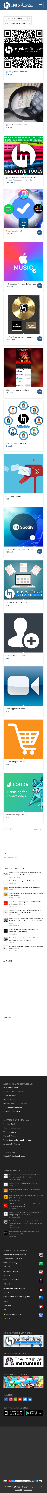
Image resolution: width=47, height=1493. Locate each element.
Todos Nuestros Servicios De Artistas (18, 1140)
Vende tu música (10, 1132)
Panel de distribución (12, 1124)
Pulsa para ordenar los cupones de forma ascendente (30, 19)
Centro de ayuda (10, 1096)
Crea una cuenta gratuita (13, 1128)
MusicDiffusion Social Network (15, 1156)
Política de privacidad (12, 1112)
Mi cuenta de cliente (11, 1088)
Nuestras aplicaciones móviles (15, 1104)
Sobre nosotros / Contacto (14, 1092)
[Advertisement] (23, 986)
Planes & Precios (10, 1136)
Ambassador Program (12, 1144)
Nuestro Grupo (9, 1100)
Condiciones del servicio (13, 1108)
